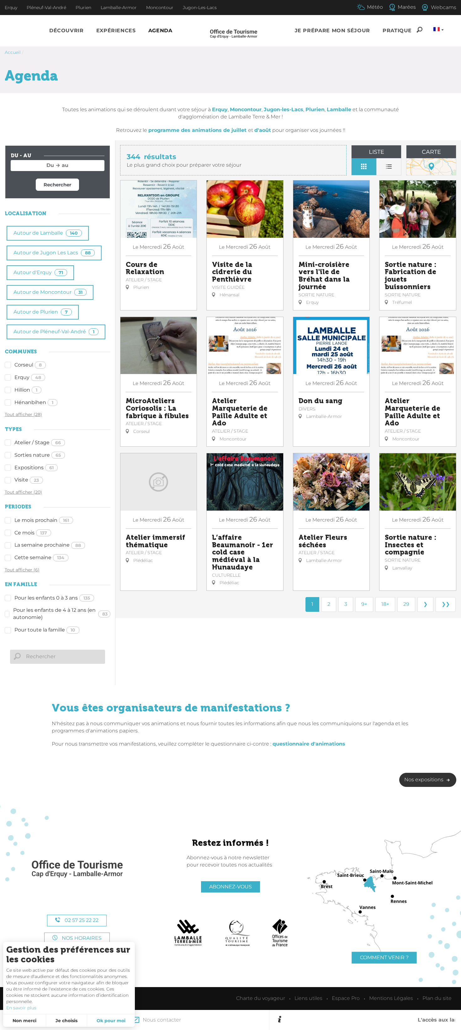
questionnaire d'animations (309, 744)
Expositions (34, 468)
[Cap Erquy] (77, 869)
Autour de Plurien (40, 312)
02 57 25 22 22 (80, 920)
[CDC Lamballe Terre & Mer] (188, 933)
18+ (385, 604)
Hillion (25, 390)
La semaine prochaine (47, 545)
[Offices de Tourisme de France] (280, 933)
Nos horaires (81, 938)
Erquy (27, 377)
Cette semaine (39, 557)
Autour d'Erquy (38, 272)
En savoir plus (21, 1008)
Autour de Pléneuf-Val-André (53, 332)
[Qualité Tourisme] (238, 933)
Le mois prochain (41, 520)
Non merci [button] (24, 1020)
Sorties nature (37, 455)
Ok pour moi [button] (111, 1020)
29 (406, 604)
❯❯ (446, 604)
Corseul (28, 365)
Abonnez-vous (230, 887)
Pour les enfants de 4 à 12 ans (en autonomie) (60, 613)
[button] (66, 31)
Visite (26, 480)
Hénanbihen (33, 402)
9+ (364, 604)
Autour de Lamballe (45, 233)
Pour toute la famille (44, 630)
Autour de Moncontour (47, 292)
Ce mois (30, 533)
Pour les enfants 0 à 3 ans (52, 598)
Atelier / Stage (37, 442)
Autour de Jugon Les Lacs (52, 253)
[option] (369, 1020)
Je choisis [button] (66, 1020)
